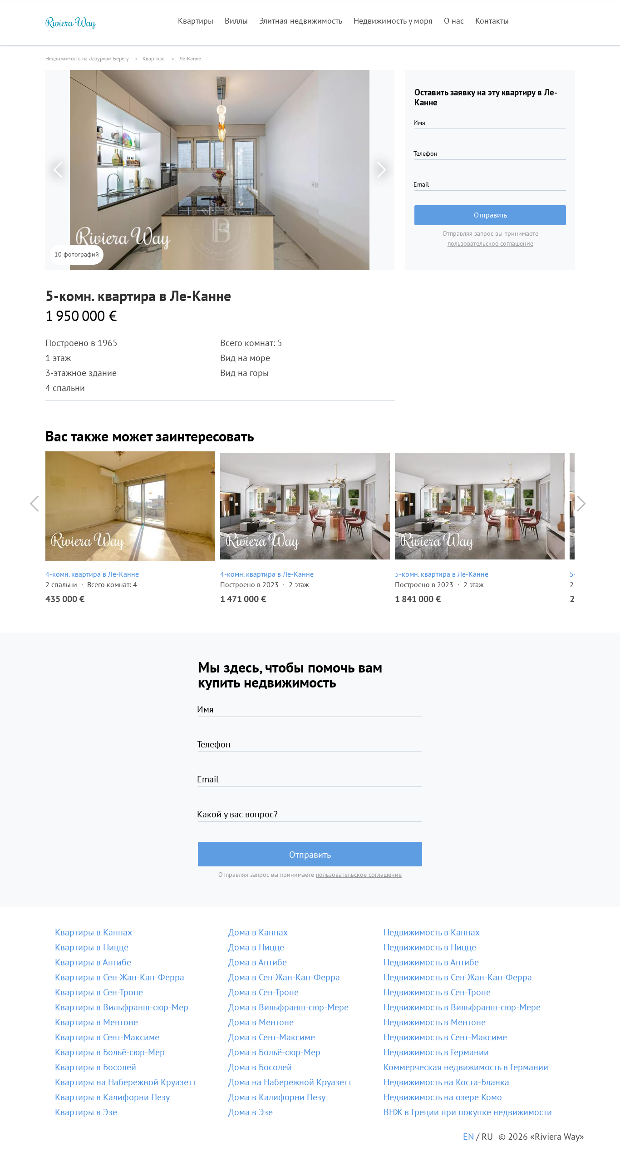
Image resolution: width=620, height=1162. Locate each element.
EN (468, 1136)
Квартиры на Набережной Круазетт (125, 1082)
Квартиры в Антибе (93, 962)
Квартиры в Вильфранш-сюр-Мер (121, 1007)
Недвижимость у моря (393, 20)
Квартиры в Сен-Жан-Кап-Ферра (119, 977)
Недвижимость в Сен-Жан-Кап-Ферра (458, 977)
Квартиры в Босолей (95, 1067)
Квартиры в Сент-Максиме (107, 1037)
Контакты (492, 20)
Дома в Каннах (258, 932)
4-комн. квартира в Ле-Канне (92, 574)
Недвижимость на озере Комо (443, 1097)
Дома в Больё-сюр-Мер (274, 1052)
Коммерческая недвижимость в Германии (466, 1067)
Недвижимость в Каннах (432, 932)
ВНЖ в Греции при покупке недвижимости (468, 1112)
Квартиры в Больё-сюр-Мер (110, 1052)
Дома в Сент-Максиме (271, 1037)
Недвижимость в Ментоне (435, 1022)
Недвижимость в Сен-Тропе (437, 992)
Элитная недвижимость (300, 20)
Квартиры (195, 20)
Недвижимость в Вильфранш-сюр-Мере (462, 1007)
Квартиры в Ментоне (96, 1022)
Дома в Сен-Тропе (263, 992)
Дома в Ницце (256, 947)
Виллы (236, 20)
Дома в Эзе (250, 1112)
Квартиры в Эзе (86, 1112)
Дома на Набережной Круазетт (290, 1082)
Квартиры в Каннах (93, 932)
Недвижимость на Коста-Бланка (446, 1082)
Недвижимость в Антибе (431, 962)
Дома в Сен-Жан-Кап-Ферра (284, 977)
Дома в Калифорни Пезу (276, 1097)
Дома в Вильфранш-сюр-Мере (288, 1007)
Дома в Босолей (260, 1067)
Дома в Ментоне (261, 1022)
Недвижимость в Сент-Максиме (445, 1037)
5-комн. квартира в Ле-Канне (441, 574)
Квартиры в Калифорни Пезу (112, 1097)
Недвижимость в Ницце (430, 947)
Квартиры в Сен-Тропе (99, 992)
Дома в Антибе (257, 962)
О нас (454, 20)
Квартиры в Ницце (91, 947)
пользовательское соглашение (490, 243)
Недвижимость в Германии (436, 1052)
